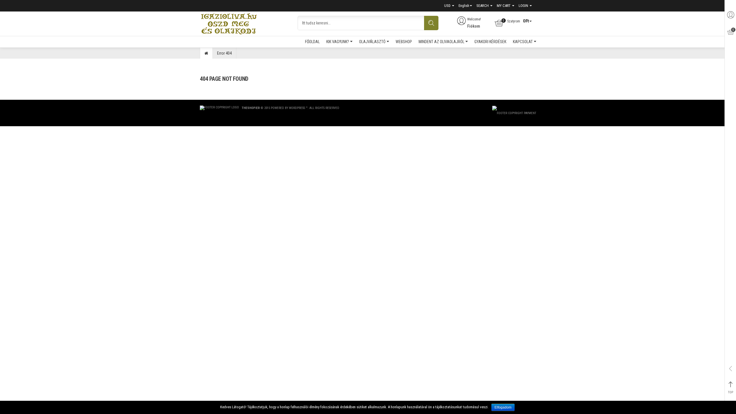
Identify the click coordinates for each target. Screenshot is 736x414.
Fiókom (473, 26)
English (464, 5)
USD (447, 5)
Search (483, 5)
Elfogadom (502, 407)
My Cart (504, 5)
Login (524, 5)
